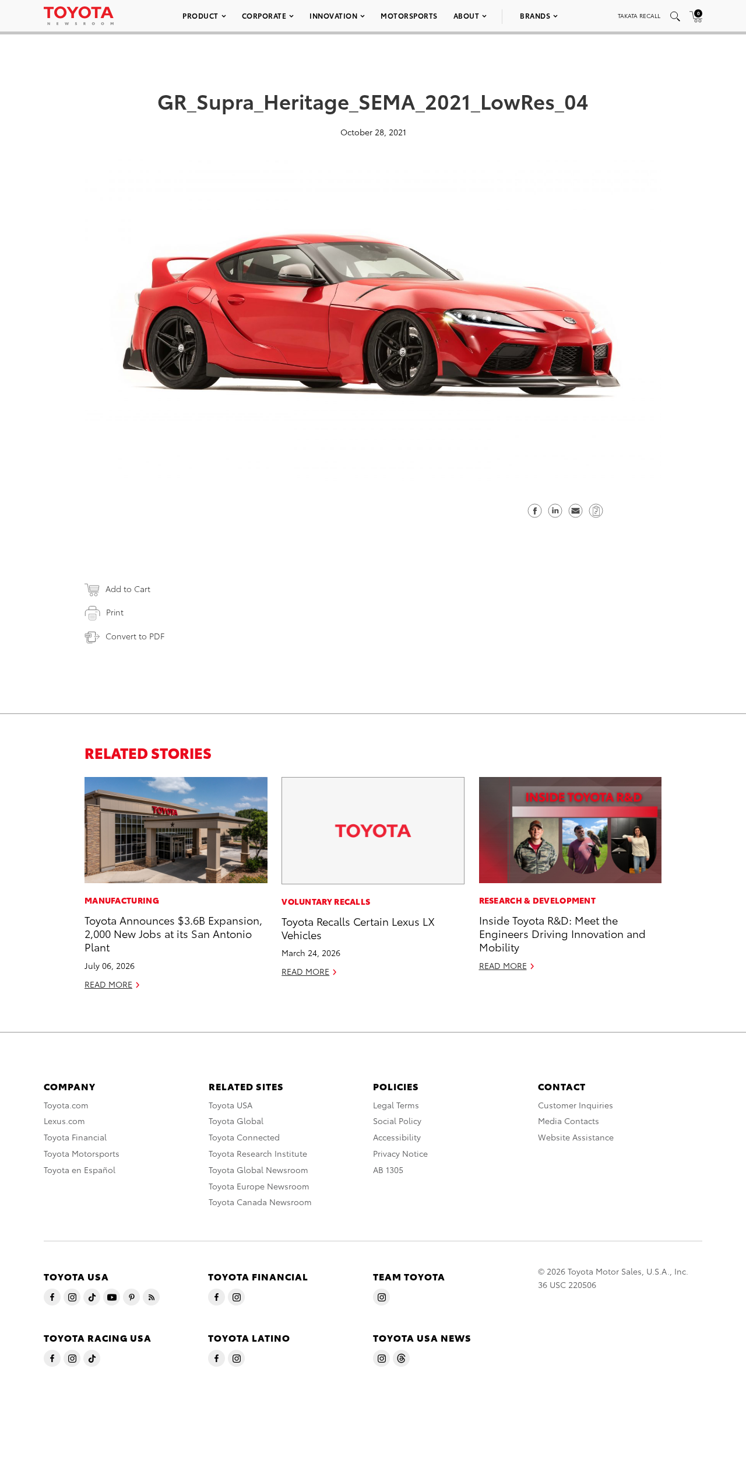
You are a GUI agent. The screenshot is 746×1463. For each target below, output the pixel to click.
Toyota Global (236, 1120)
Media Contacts (568, 1120)
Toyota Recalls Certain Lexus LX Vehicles (358, 928)
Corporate (264, 15)
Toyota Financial (75, 1137)
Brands (535, 15)
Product (200, 15)
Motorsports (409, 15)
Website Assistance (576, 1137)
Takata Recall (639, 15)
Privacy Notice (400, 1153)
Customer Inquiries (575, 1105)
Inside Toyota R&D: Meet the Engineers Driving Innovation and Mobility (562, 933)
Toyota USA (230, 1105)
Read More (108, 984)
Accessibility (397, 1137)
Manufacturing (122, 900)
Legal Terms (396, 1105)
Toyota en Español (79, 1169)
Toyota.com (66, 1105)
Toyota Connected (244, 1137)
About (466, 15)
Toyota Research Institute (258, 1153)
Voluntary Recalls (325, 901)
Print (115, 612)
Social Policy (397, 1120)
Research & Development (537, 900)
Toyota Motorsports (81, 1153)
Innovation (333, 15)
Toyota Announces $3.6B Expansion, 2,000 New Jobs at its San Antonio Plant (173, 933)
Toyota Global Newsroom (258, 1169)
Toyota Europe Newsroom (259, 1186)
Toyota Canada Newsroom (260, 1202)
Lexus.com (64, 1120)
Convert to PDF (134, 636)
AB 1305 (388, 1169)
